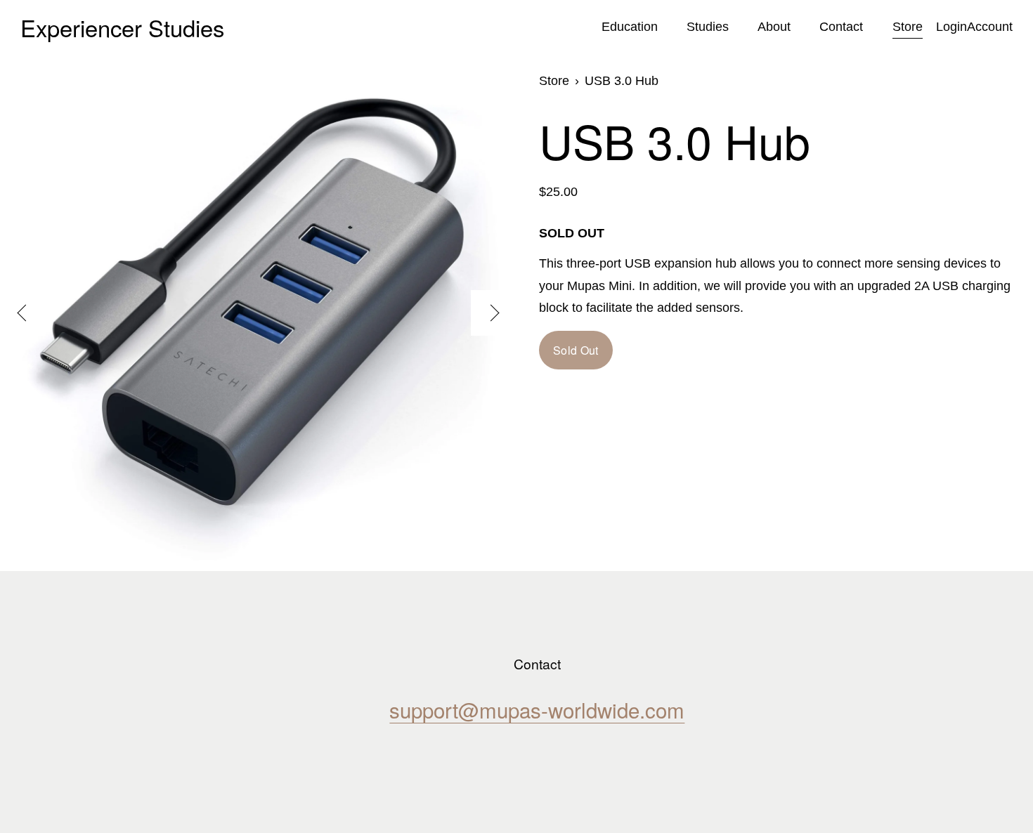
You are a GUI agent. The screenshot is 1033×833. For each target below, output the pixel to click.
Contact (841, 27)
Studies (708, 27)
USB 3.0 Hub (621, 81)
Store (907, 27)
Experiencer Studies (122, 27)
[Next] (493, 313)
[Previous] (23, 313)
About (774, 27)
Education (630, 27)
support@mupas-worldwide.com (536, 710)
